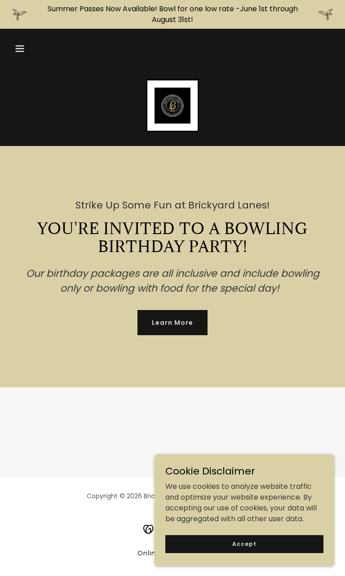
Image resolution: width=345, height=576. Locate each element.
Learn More (172, 322)
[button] (20, 49)
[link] (172, 106)
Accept (244, 543)
